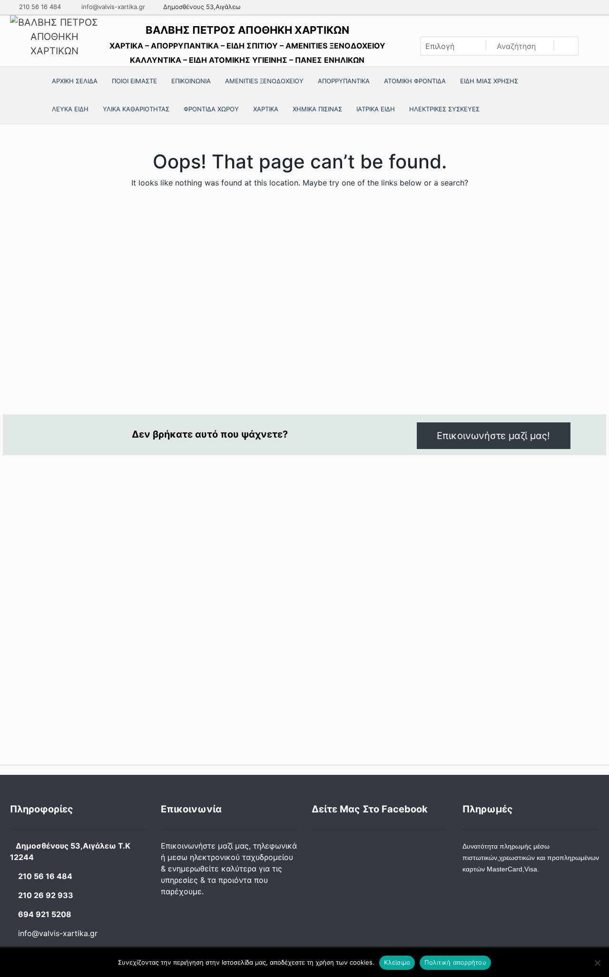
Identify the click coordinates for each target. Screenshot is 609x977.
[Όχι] (597, 962)
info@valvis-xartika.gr (112, 6)
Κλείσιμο (397, 962)
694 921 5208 (44, 914)
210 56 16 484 (39, 6)
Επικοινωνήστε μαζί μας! (493, 435)
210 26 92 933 (45, 895)
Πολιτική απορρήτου (455, 962)
